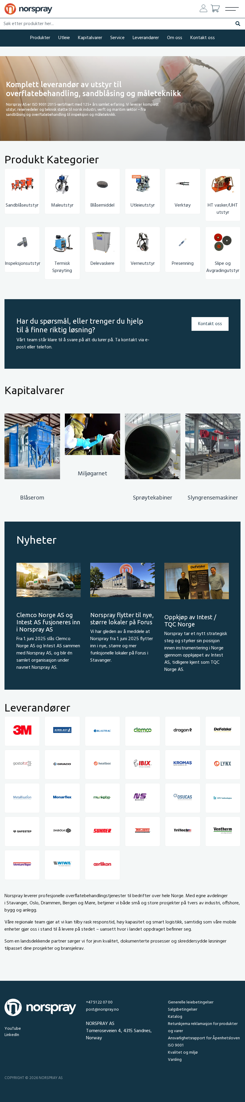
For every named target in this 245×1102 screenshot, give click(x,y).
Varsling (175, 1059)
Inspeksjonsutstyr (22, 264)
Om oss (174, 38)
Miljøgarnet (92, 474)
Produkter (40, 38)
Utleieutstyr (143, 205)
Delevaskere (102, 264)
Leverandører (146, 38)
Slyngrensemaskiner (213, 498)
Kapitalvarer (90, 38)
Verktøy (182, 205)
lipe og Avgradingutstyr (222, 267)
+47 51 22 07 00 (99, 1002)
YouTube (12, 1028)
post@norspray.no (102, 1009)
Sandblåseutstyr (22, 205)
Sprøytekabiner (152, 498)
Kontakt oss (202, 38)
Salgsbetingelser (182, 1009)
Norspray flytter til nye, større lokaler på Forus (122, 618)
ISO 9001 (175, 1045)
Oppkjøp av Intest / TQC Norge (190, 621)
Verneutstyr (143, 264)
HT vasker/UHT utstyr (223, 209)
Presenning (183, 264)
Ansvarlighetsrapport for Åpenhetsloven (204, 1038)
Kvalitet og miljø (182, 1052)
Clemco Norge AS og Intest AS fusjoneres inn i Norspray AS (48, 622)
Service (117, 38)
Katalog (175, 1016)
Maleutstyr (62, 205)
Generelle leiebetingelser (190, 1002)
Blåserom (32, 498)
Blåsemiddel (102, 205)
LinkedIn (11, 1035)
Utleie (64, 38)
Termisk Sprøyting (62, 267)
